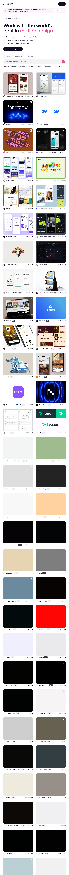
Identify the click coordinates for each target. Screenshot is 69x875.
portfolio (40, 66)
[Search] (63, 61)
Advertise (30, 124)
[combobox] (32, 61)
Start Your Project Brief (14, 49)
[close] (63, 10)
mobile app (31, 66)
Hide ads (24, 124)
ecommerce (48, 66)
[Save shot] (26, 91)
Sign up (54, 4)
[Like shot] (30, 91)
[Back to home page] (10, 4)
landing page (22, 66)
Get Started (57, 10)
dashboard (13, 66)
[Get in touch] (23, 91)
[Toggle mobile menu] (4, 4)
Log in (62, 4)
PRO (21, 96)
